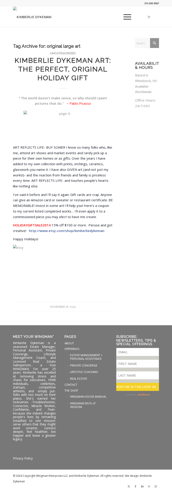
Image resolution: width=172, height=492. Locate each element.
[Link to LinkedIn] (142, 486)
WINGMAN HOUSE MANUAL (88, 396)
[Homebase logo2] (32, 17)
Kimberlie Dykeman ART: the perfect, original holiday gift (63, 69)
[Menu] (125, 17)
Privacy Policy (23, 458)
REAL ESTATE (78, 379)
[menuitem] (126, 17)
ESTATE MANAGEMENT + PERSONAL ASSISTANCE (86, 357)
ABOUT (69, 343)
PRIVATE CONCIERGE (83, 365)
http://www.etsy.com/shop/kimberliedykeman (66, 230)
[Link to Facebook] (135, 486)
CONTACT (70, 385)
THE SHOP (71, 390)
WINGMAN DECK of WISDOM (82, 405)
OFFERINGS (72, 349)
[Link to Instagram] (155, 486)
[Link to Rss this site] (149, 486)
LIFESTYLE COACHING (84, 372)
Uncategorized (63, 53)
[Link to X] (128, 486)
